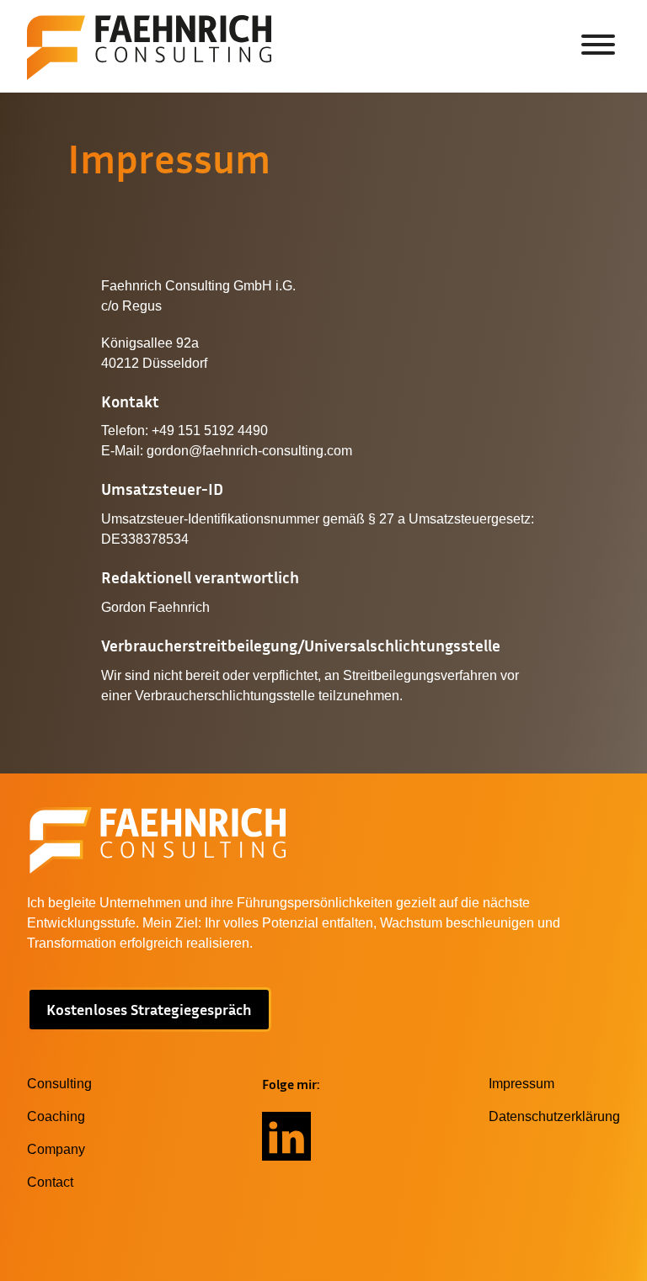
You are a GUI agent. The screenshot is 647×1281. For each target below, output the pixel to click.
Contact (50, 1182)
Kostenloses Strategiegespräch (149, 1009)
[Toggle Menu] (598, 45)
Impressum (521, 1083)
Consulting (59, 1083)
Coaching (56, 1116)
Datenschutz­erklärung (554, 1116)
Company (56, 1149)
